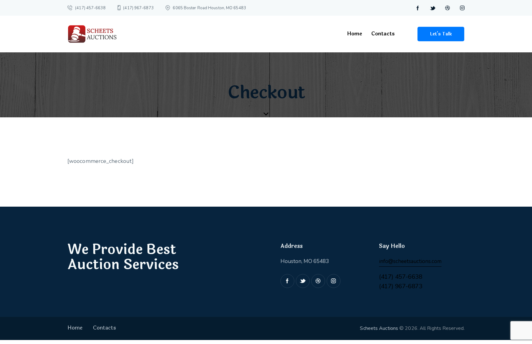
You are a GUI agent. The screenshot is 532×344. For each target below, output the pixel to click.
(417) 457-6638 (400, 277)
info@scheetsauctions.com (410, 261)
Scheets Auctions (379, 328)
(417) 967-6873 (400, 286)
